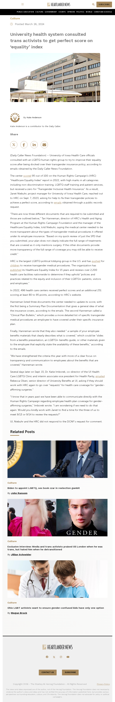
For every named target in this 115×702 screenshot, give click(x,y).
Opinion (71, 12)
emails (58, 202)
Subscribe (104, 4)
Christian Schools (103, 12)
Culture (39, 12)
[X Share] (14, 145)
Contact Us (48, 672)
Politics (80, 12)
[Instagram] (61, 657)
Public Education (25, 12)
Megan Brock (19, 613)
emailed (100, 376)
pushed (96, 261)
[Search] (93, 4)
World (89, 12)
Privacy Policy (103, 684)
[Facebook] (47, 657)
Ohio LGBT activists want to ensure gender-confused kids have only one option (55, 607)
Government (51, 12)
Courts (62, 12)
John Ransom (19, 493)
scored (27, 175)
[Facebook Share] (24, 145)
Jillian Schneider (21, 554)
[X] (54, 657)
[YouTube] (68, 657)
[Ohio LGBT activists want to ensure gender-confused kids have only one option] (57, 579)
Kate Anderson (34, 117)
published (15, 269)
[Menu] (23, 4)
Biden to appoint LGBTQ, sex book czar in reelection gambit (43, 488)
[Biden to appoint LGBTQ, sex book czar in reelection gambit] (57, 459)
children (14, 265)
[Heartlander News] (58, 4)
